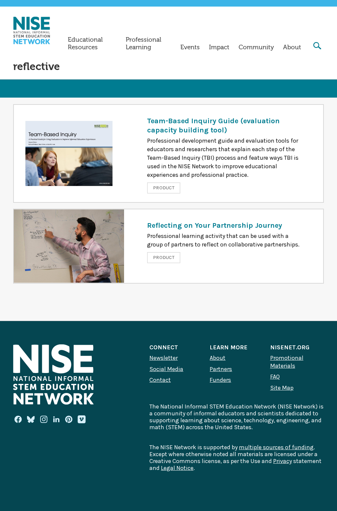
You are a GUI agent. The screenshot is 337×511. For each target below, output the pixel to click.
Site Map (282, 387)
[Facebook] (18, 419)
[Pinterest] (69, 419)
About (292, 47)
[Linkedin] (56, 419)
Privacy (282, 461)
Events (190, 47)
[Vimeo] (81, 419)
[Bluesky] (31, 419)
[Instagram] (44, 419)
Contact (160, 379)
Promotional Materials (286, 361)
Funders (220, 379)
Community (256, 47)
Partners (221, 369)
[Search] (317, 46)
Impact (219, 47)
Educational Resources (85, 43)
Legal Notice (177, 468)
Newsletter (163, 357)
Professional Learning (143, 43)
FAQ (275, 376)
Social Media (166, 369)
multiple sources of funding (276, 447)
